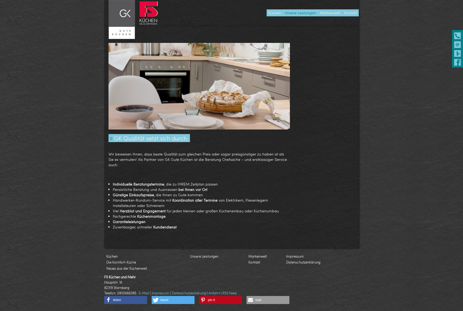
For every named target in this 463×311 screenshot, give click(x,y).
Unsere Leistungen (204, 256)
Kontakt (254, 262)
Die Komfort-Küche (121, 262)
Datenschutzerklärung (303, 262)
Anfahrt (214, 293)
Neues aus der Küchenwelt (126, 268)
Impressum (295, 256)
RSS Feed (229, 293)
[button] (125, 300)
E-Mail (144, 293)
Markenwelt (257, 256)
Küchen (112, 256)
